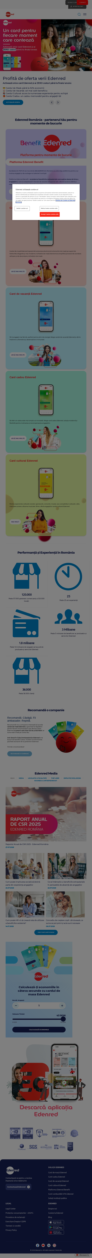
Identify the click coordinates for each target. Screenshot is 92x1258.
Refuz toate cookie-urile (49, 208)
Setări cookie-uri (22, 208)
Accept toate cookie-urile (49, 214)
